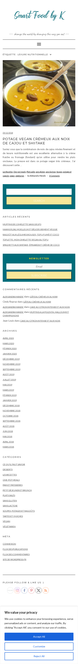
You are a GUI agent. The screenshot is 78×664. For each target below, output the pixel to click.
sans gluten (40, 172)
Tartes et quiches (13, 516)
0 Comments (54, 176)
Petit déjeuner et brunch (17, 490)
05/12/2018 (8, 133)
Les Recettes (8, 172)
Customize (39, 646)
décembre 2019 (11, 359)
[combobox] (39, 192)
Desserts (8, 469)
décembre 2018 (11, 405)
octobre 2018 (10, 415)
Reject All (39, 656)
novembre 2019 (11, 364)
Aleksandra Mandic (13, 296)
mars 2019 (8, 390)
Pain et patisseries (12, 485)
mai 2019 (7, 384)
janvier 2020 (10, 353)
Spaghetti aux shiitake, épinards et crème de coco (31, 245)
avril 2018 (8, 441)
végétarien (19, 176)
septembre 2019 (11, 369)
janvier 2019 (10, 400)
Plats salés (30, 172)
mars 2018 (8, 446)
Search (39, 200)
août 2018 (8, 426)
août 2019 (8, 374)
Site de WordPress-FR (14, 559)
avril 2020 (8, 338)
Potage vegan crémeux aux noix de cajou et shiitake (36, 141)
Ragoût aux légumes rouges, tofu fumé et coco (31, 234)
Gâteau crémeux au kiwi (44, 296)
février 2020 (10, 348)
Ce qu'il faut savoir (14, 464)
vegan (12, 176)
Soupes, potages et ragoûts (19, 511)
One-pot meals (19, 172)
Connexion (9, 543)
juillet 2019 (9, 379)
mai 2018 (7, 436)
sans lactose (51, 172)
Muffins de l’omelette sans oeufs (22, 224)
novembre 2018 (11, 410)
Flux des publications (15, 549)
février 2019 (10, 395)
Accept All (39, 636)
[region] (39, 635)
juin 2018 (8, 431)
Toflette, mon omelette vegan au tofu (25, 239)
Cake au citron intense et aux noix (50, 307)
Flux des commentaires (16, 554)
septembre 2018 (11, 421)
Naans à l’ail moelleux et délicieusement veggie (30, 229)
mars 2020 (8, 343)
